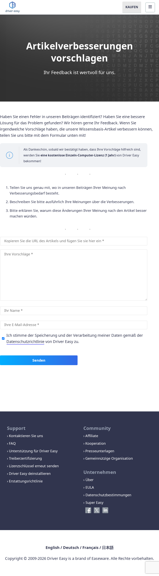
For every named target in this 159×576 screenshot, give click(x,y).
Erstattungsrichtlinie (26, 481)
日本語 (108, 547)
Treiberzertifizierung (25, 458)
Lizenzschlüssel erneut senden (34, 466)
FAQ (12, 443)
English (53, 547)
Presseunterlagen (99, 451)
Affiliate (91, 435)
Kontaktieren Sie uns (26, 435)
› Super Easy (93, 502)
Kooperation (95, 443)
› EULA (88, 487)
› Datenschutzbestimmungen (107, 495)
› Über (88, 479)
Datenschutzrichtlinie (25, 341)
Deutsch (71, 547)
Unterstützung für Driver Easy (33, 451)
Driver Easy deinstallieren (30, 473)
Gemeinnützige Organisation (109, 458)
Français (90, 547)
